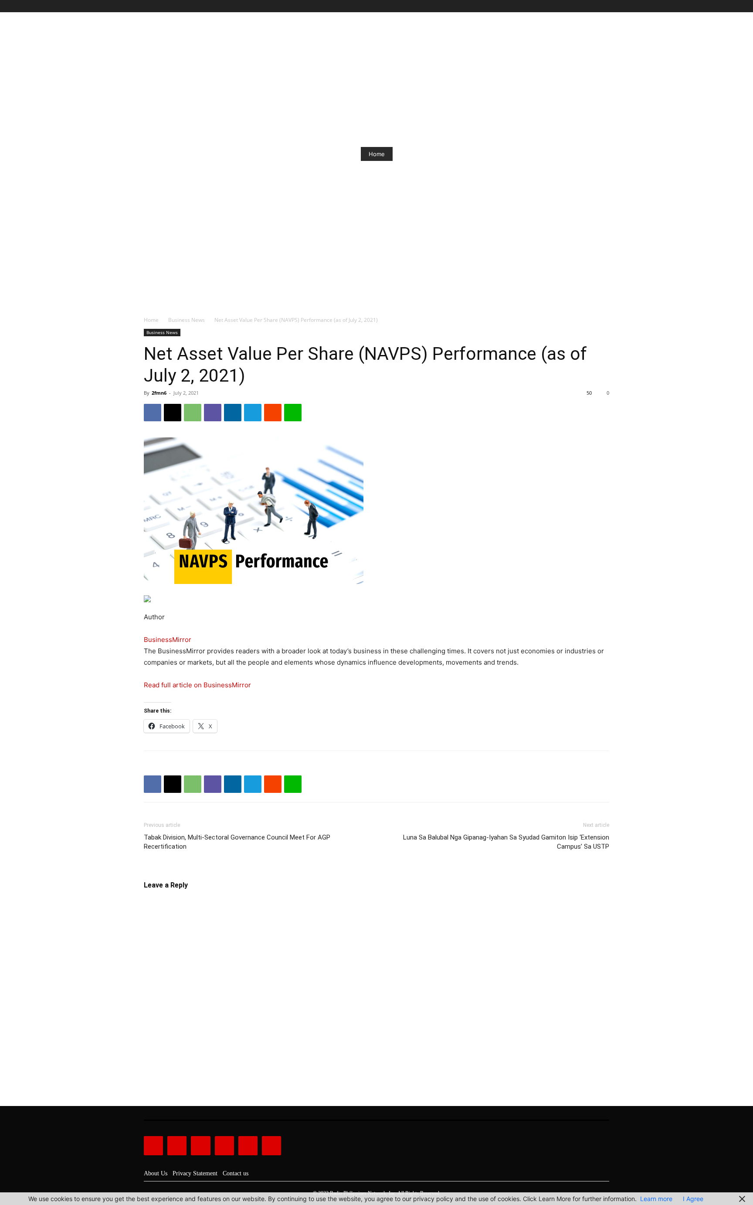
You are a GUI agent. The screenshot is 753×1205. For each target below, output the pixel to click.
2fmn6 (159, 392)
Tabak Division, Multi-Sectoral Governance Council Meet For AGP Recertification (237, 841)
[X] (594, 6)
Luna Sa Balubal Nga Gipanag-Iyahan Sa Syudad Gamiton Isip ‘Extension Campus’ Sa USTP (506, 841)
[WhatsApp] (192, 412)
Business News (186, 320)
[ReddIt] (273, 412)
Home (377, 153)
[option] (376, 154)
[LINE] (293, 412)
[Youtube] (604, 6)
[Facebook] (565, 6)
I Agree (693, 1198)
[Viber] (212, 412)
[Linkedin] (232, 412)
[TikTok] (585, 6)
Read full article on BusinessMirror (197, 685)
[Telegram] (252, 412)
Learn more (656, 1198)
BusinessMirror (167, 639)
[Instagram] (575, 6)
